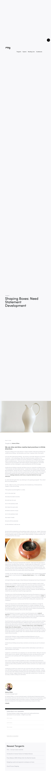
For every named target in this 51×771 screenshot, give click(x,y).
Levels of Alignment (38, 625)
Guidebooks (39, 51)
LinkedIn (7, 703)
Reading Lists (31, 51)
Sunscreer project (11, 586)
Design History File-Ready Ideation (13, 627)
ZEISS (42, 595)
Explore (24, 51)
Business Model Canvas (28, 575)
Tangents (19, 51)
